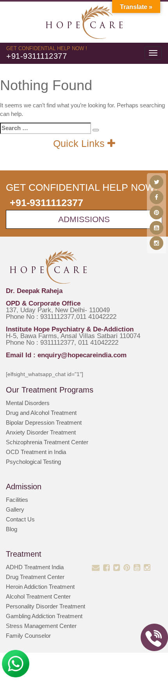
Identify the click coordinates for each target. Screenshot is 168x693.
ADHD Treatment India (35, 567)
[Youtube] (156, 228)
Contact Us (20, 519)
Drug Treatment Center (35, 577)
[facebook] (156, 197)
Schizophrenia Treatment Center (47, 442)
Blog (11, 529)
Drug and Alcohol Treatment (41, 412)
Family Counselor (28, 635)
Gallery (15, 509)
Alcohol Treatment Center (38, 596)
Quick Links (80, 143)
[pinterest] (156, 212)
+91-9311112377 (36, 56)
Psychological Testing (33, 461)
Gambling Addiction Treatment (44, 616)
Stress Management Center (41, 625)
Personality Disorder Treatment (45, 606)
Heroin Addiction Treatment (40, 586)
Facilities (17, 499)
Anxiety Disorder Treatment (41, 432)
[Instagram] (156, 243)
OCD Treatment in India (36, 452)
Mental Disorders (28, 403)
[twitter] (156, 182)
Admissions (84, 219)
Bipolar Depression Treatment (44, 422)
